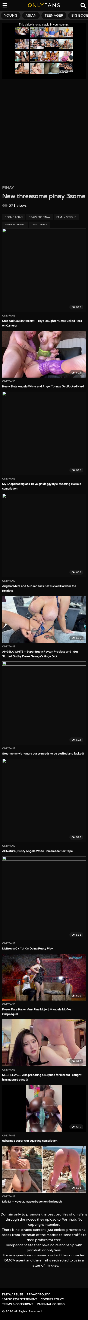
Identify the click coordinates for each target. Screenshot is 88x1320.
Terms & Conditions (17, 1304)
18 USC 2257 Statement (19, 1299)
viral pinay (39, 224)
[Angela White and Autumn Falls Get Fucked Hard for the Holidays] (44, 535)
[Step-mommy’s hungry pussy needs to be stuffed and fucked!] (44, 703)
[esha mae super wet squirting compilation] (44, 1108)
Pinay (8, 187)
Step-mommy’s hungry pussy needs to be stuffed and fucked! (43, 753)
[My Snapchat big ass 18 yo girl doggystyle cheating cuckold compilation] (44, 433)
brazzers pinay (39, 217)
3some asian (14, 217)
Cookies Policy (52, 1299)
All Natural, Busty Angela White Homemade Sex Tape (37, 851)
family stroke (66, 217)
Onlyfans (8, 316)
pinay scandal (15, 224)
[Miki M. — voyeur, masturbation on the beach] (44, 1169)
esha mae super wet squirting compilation (29, 1140)
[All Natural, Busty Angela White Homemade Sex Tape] (44, 800)
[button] (6, 6)
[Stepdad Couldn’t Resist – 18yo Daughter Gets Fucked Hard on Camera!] (44, 270)
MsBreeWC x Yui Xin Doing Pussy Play (27, 948)
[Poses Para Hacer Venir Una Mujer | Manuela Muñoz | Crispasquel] (44, 977)
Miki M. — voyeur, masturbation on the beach (32, 1201)
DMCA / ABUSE (12, 1294)
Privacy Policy (38, 1294)
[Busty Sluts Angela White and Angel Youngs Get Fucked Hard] (44, 354)
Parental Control (51, 1304)
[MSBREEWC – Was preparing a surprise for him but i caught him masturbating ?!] (44, 1042)
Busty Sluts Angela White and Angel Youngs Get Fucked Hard (43, 386)
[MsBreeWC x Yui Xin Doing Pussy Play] (44, 898)
